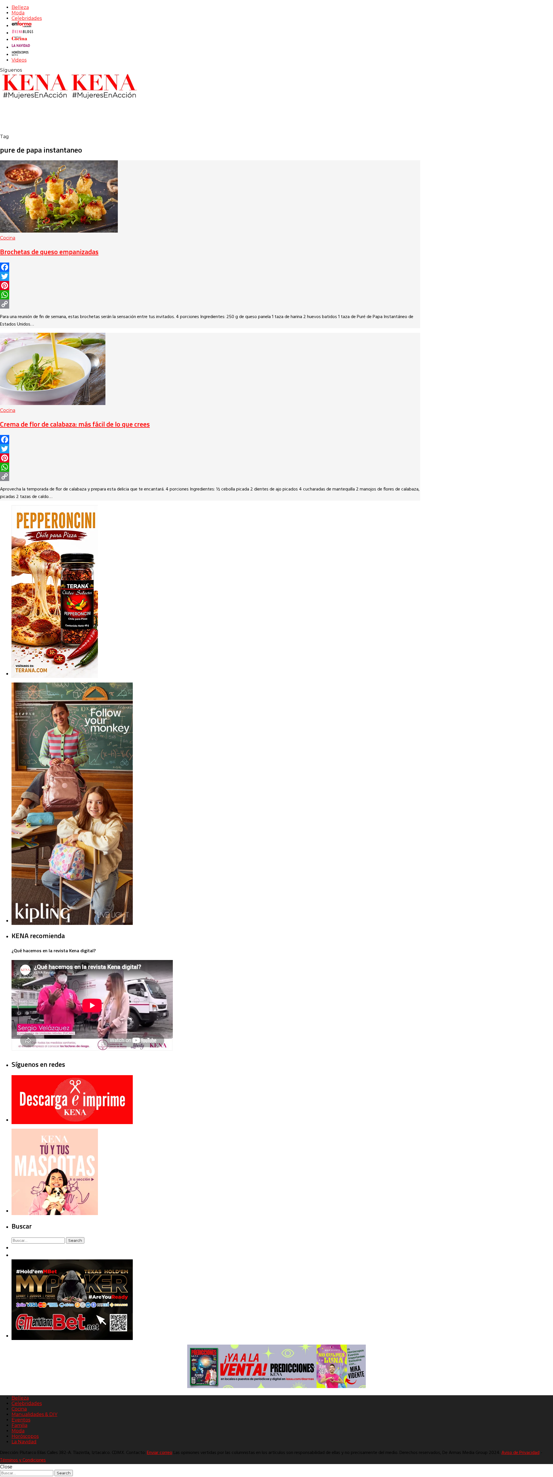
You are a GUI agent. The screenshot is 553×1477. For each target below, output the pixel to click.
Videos (19, 60)
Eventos (21, 1420)
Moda (18, 13)
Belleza (20, 7)
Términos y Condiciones (23, 1460)
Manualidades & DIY (34, 1414)
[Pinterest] (210, 285)
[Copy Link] (210, 304)
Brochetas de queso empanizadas (49, 251)
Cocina (7, 238)
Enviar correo (159, 1453)
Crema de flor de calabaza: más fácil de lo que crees (75, 424)
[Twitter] (210, 276)
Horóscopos (25, 1436)
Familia (19, 1425)
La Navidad (24, 1441)
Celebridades (27, 18)
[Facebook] (210, 267)
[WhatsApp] (210, 294)
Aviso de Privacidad (520, 1453)
